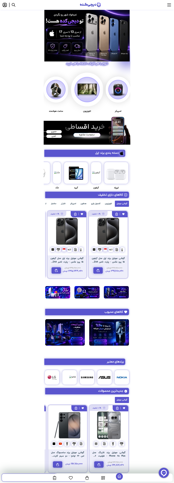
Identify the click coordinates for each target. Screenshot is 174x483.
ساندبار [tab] (53, 203)
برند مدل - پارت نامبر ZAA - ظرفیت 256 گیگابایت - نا (108, 262)
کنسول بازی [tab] (95, 203)
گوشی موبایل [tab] (122, 203)
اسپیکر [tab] (73, 203)
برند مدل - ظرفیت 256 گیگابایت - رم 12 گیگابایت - (108, 456)
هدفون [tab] (83, 203)
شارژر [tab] (63, 203)
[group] (87, 33)
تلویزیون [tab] (108, 203)
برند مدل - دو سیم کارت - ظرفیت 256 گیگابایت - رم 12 (67, 456)
